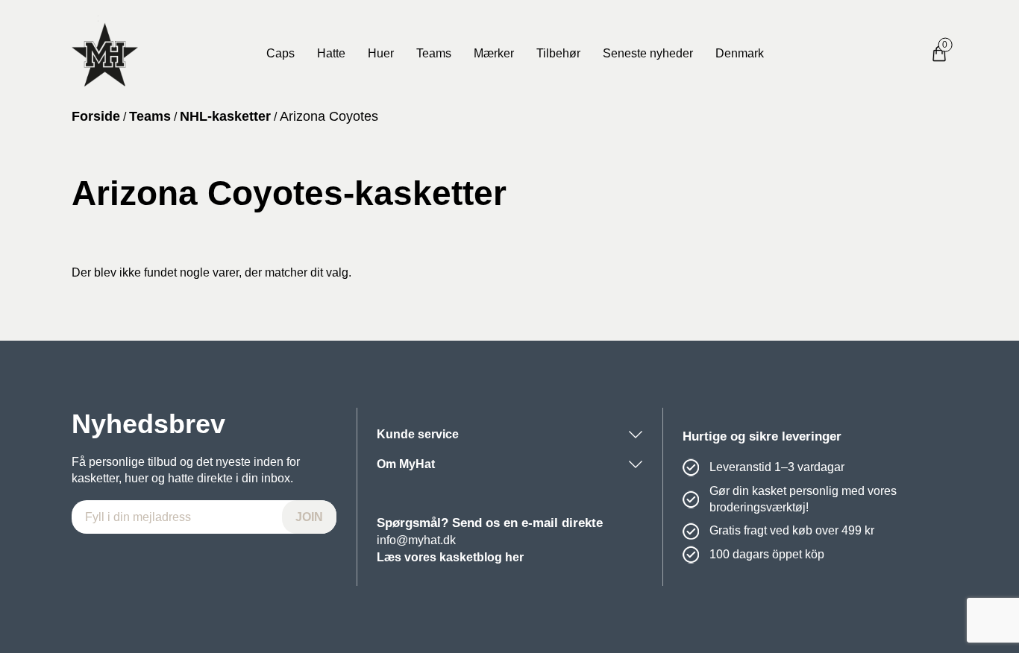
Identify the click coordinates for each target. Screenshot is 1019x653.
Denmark (739, 53)
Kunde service (418, 434)
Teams (433, 53)
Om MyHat (406, 464)
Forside (96, 116)
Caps (280, 53)
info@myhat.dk (416, 540)
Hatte (331, 53)
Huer (381, 53)
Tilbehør (558, 53)
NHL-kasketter (225, 116)
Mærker (494, 53)
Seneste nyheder (648, 53)
